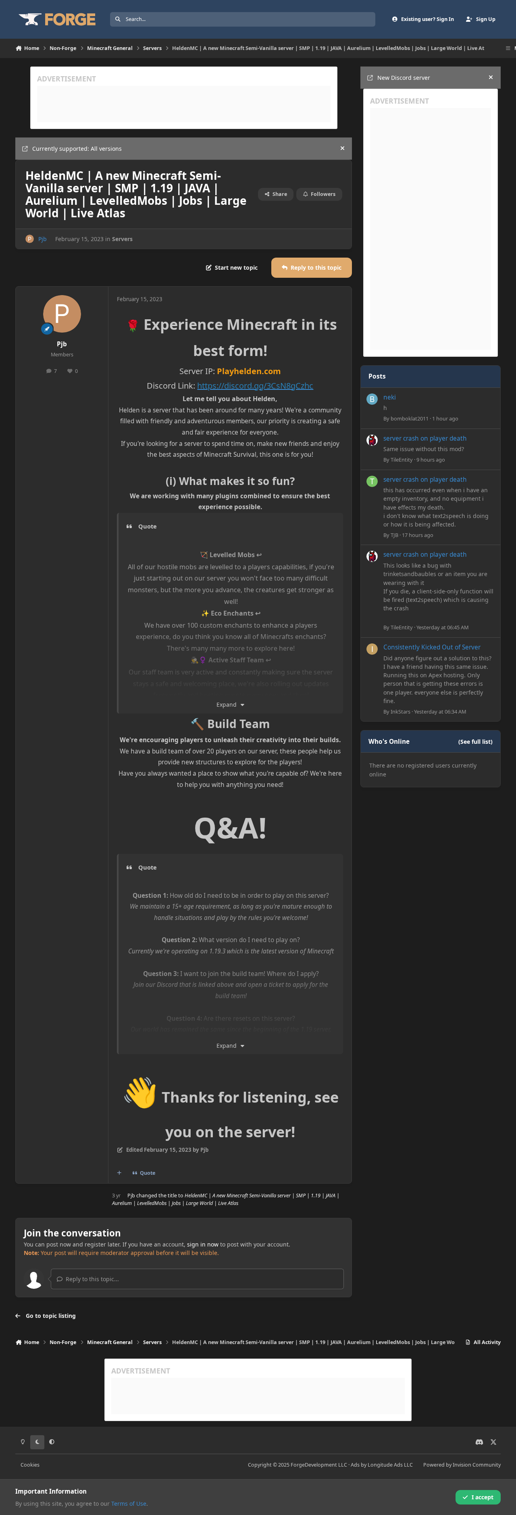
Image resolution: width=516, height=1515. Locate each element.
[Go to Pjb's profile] (29, 239)
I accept (482, 1497)
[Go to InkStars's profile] (372, 649)
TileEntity (402, 459)
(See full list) (475, 741)
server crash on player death (425, 438)
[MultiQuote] (119, 1173)
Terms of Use (128, 1503)
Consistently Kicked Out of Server (432, 647)
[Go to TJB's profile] (372, 481)
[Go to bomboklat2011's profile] (372, 399)
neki (389, 397)
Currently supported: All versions (77, 148)
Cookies (30, 1464)
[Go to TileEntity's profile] (372, 440)
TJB (394, 535)
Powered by (462, 1464)
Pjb (42, 239)
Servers (122, 239)
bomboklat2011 (410, 418)
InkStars (400, 711)
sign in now (202, 1244)
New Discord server (403, 77)
